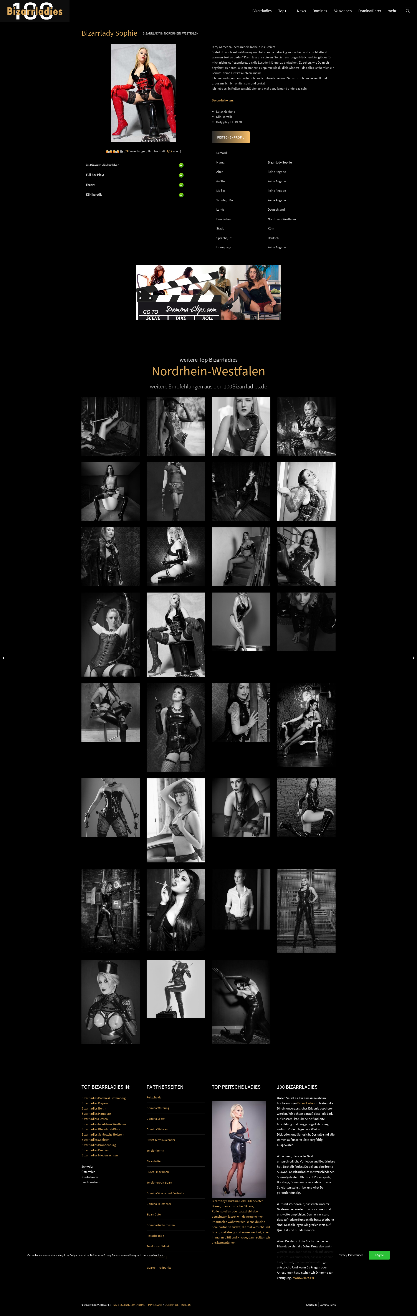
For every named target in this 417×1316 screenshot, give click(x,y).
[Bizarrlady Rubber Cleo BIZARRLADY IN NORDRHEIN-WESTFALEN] (110, 1002)
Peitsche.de (154, 1097)
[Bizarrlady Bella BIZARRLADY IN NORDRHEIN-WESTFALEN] (110, 911)
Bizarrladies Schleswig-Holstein (102, 1134)
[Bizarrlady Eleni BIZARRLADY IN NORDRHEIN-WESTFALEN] (110, 491)
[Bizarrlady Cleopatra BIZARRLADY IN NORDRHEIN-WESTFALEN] (306, 725)
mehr (392, 10)
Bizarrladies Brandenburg (98, 1145)
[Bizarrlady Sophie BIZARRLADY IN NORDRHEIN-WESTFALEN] (176, 635)
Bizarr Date (154, 1214)
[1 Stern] (107, 151)
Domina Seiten (156, 1119)
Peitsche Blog (155, 1236)
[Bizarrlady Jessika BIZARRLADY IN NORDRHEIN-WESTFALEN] (241, 622)
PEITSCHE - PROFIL (230, 137)
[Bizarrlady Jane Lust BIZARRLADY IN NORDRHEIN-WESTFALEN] (306, 556)
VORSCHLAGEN (303, 1278)
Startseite (311, 1304)
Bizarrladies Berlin (93, 1108)
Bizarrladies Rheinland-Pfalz (100, 1129)
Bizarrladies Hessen (94, 1119)
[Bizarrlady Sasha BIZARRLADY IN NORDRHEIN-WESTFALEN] (241, 899)
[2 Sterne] (111, 151)
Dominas (320, 10)
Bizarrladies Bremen (95, 1150)
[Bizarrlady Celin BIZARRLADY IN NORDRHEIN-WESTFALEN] (306, 911)
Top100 (284, 10)
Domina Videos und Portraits (165, 1193)
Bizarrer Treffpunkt (159, 1268)
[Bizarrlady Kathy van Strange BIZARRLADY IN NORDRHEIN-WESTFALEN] (176, 556)
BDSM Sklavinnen (158, 1172)
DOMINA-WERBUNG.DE (178, 1304)
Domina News (327, 1304)
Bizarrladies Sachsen (95, 1140)
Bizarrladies (262, 10)
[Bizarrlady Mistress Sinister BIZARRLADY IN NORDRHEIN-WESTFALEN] (306, 426)
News (301, 10)
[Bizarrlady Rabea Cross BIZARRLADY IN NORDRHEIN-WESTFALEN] (241, 426)
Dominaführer (369, 10)
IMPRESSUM (154, 1304)
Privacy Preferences (350, 1255)
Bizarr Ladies (306, 1103)
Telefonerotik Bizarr (159, 1182)
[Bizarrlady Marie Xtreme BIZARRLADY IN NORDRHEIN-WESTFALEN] (110, 807)
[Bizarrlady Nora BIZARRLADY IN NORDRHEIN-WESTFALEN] (306, 622)
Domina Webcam (158, 1129)
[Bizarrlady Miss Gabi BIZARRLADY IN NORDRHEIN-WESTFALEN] (241, 491)
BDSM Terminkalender (161, 1140)
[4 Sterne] (117, 151)
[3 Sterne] (114, 151)
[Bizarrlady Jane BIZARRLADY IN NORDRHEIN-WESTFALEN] (241, 1002)
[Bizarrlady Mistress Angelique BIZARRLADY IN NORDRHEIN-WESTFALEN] (241, 712)
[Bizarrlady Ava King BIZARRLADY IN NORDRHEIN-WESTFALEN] (241, 807)
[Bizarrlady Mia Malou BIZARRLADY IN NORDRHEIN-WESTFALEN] (110, 635)
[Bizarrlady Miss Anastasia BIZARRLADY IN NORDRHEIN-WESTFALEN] (176, 426)
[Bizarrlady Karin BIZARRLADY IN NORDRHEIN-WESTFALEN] (176, 491)
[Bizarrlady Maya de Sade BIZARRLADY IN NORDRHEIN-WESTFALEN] (241, 556)
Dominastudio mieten (161, 1225)
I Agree (379, 1255)
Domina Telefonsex (159, 1204)
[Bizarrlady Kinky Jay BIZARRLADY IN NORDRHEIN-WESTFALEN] (176, 910)
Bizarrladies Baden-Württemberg (103, 1098)
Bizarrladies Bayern (94, 1103)
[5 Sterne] (121, 151)
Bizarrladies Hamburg (96, 1113)
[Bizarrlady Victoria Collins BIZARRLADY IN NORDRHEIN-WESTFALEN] (110, 556)
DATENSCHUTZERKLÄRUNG (129, 1304)
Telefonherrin (155, 1151)
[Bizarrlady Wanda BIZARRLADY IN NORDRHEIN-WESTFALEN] (306, 807)
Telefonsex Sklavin (158, 1246)
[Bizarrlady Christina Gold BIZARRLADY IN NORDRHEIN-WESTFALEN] (176, 989)
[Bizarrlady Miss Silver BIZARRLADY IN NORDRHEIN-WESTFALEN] (176, 820)
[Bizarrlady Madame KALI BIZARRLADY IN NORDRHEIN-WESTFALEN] (110, 712)
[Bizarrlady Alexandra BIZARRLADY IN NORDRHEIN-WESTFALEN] (176, 727)
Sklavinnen (343, 10)
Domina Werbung (158, 1108)
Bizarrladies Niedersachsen (99, 1155)
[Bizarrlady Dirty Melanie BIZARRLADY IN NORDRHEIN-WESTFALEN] (306, 491)
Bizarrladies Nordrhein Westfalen (103, 1124)
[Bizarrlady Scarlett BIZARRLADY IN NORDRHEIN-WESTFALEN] (110, 426)
